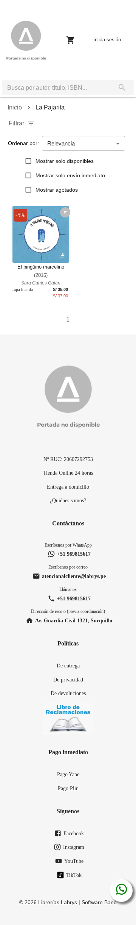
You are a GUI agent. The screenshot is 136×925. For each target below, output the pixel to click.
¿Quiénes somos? (68, 500)
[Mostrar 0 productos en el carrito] (70, 40)
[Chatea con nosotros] (121, 890)
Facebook (73, 833)
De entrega (68, 665)
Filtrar (16, 123)
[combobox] (56, 87)
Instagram (73, 847)
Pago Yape (68, 774)
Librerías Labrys (57, 902)
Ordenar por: (23, 143)
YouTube (73, 861)
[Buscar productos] (122, 87)
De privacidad (68, 680)
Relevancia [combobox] (61, 143)
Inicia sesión (107, 39)
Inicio (15, 107)
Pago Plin (68, 788)
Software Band (99, 902)
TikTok (74, 875)
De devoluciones (68, 693)
